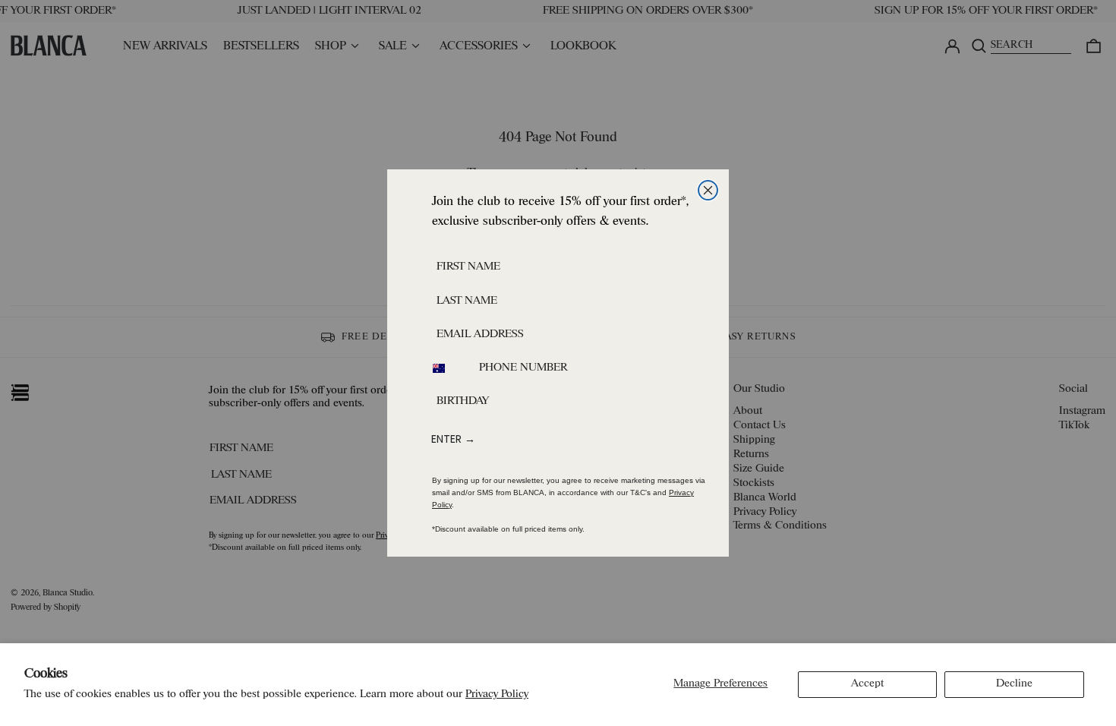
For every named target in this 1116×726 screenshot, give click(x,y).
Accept (867, 684)
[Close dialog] (707, 190)
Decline (1014, 684)
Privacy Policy (496, 694)
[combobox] (447, 368)
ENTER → (453, 439)
